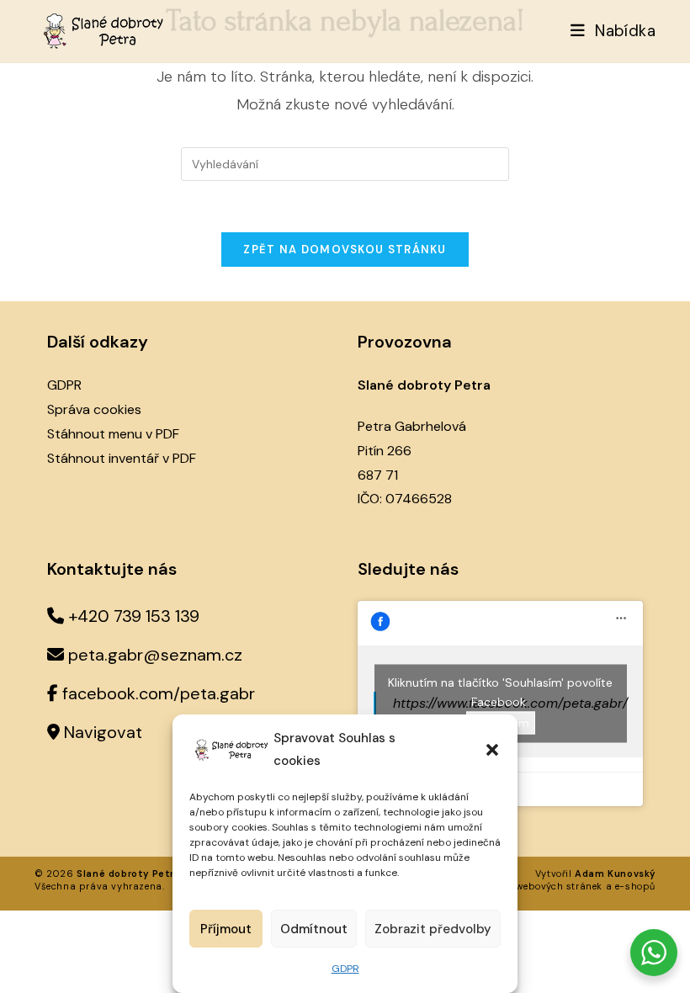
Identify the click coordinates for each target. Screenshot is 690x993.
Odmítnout (314, 929)
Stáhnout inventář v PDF (121, 458)
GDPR (345, 968)
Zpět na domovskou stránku (345, 249)
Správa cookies (94, 409)
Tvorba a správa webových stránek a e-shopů (544, 886)
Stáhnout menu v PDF (113, 434)
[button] (492, 749)
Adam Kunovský (615, 873)
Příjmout (226, 929)
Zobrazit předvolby (432, 929)
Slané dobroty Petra (128, 873)
